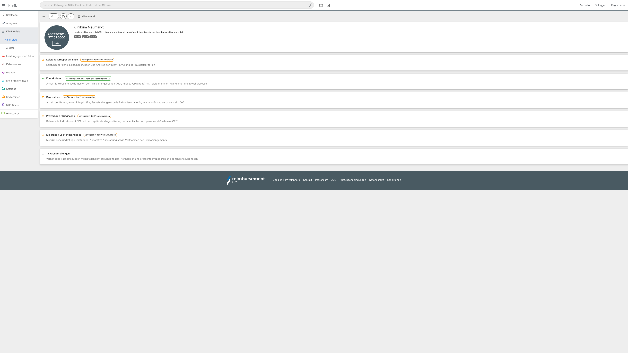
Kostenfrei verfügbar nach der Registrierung (87, 78)
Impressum (321, 179)
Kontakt (307, 179)
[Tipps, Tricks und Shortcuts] (310, 5)
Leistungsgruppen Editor (20, 56)
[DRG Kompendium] (321, 5)
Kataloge (11, 88)
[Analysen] (54, 16)
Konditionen (394, 179)
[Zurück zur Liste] (44, 16)
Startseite (12, 15)
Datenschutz (376, 179)
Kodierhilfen (13, 97)
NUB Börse (12, 105)
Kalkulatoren (13, 64)
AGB (333, 179)
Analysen (11, 23)
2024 (57, 43)
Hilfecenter (12, 113)
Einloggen (600, 5)
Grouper (11, 72)
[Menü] (4, 5)
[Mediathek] (328, 5)
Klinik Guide (13, 31)
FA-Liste (10, 47)
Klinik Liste (11, 39)
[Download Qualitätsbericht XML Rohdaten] (71, 16)
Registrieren (618, 5)
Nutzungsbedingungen (353, 179)
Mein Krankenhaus (17, 80)
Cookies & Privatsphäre (286, 179)
